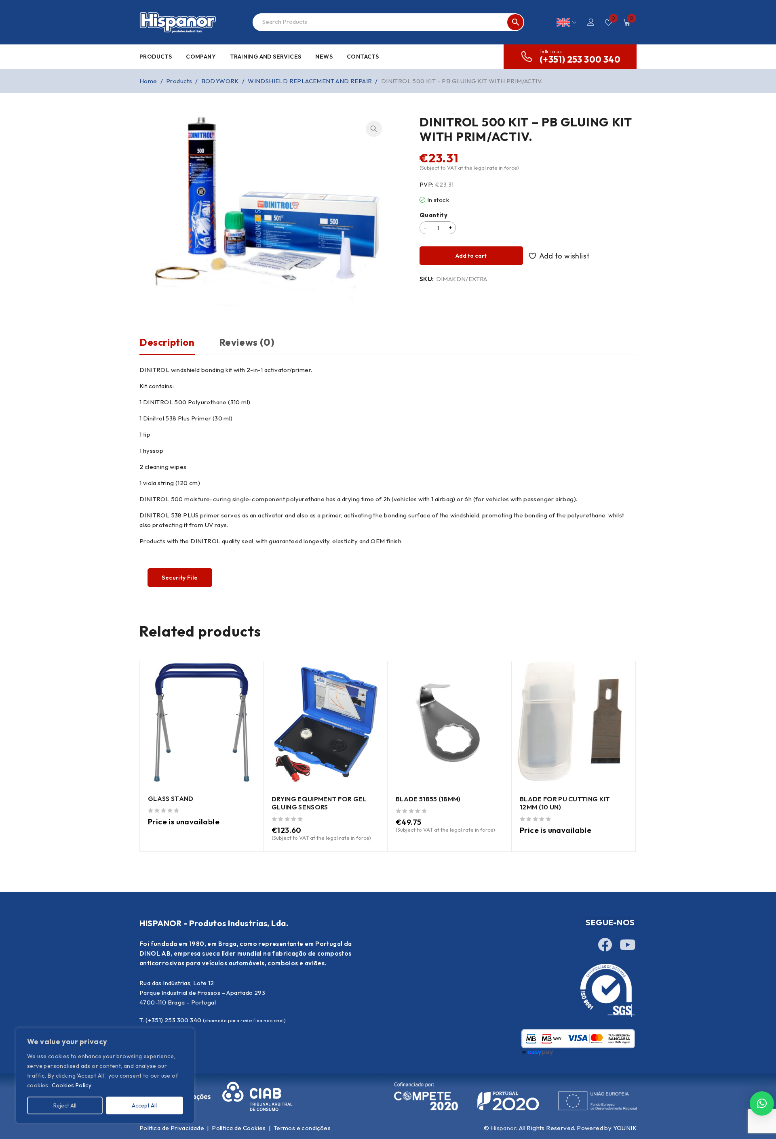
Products (179, 81)
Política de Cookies (239, 1128)
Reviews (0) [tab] (247, 342)
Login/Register (591, 22)
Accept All (144, 1105)
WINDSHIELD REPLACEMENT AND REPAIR (310, 81)
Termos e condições (302, 1128)
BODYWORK (220, 81)
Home (148, 81)
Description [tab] (167, 342)
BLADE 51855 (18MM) (428, 799)
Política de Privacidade (171, 1128)
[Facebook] (604, 944)
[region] (105, 1075)
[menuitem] (566, 22)
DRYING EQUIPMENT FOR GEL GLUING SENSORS (319, 803)
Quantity (433, 215)
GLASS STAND (171, 798)
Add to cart (471, 255)
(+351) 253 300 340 (580, 59)
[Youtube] (627, 944)
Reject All (64, 1105)
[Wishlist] (560, 256)
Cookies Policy (72, 1085)
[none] (566, 22)
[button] (374, 129)
